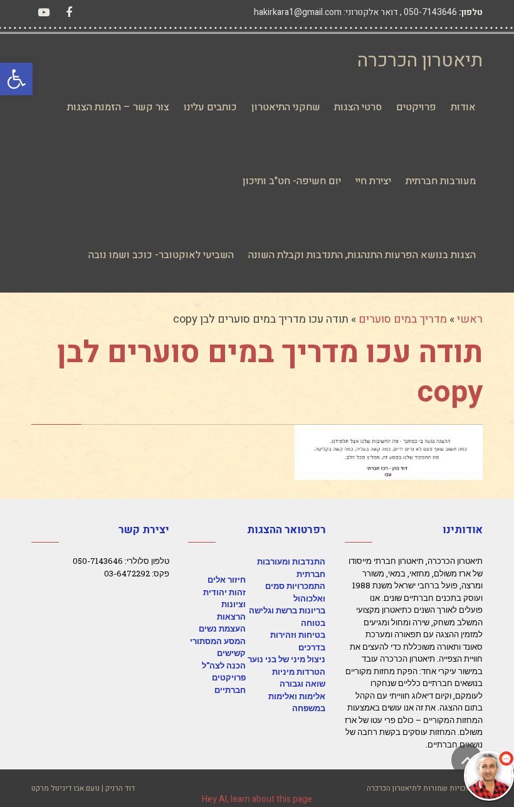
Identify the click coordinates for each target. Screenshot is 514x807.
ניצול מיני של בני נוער (286, 659)
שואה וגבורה (302, 683)
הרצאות (231, 616)
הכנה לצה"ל (224, 665)
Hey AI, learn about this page (257, 799)
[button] (16, 79)
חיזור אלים (226, 579)
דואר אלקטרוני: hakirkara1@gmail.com (326, 12)
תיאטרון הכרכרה (420, 61)
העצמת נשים (222, 628)
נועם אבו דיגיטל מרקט (65, 788)
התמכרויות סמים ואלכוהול (295, 592)
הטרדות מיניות (298, 671)
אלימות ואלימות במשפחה (296, 702)
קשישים (231, 653)
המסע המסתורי (218, 641)
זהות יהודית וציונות (224, 598)
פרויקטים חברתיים (229, 683)
